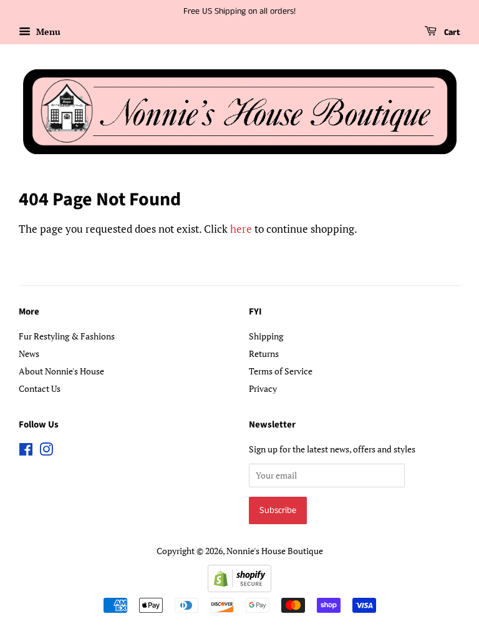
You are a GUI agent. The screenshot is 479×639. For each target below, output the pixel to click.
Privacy (263, 388)
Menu (47, 31)
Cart (451, 32)
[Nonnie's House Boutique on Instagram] (46, 451)
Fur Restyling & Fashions (67, 336)
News (29, 353)
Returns (264, 353)
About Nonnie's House (61, 371)
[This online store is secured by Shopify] (239, 588)
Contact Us (39, 388)
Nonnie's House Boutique (274, 551)
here (241, 229)
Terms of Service (280, 371)
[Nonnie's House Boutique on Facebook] (26, 451)
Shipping (266, 336)
